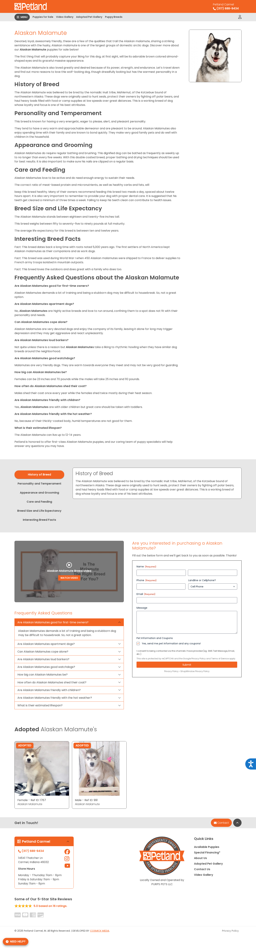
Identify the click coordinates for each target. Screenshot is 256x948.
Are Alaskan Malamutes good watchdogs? (46, 667)
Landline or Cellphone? (202, 580)
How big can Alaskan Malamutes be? (42, 675)
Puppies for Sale (43, 17)
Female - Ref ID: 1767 (31, 800)
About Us (200, 858)
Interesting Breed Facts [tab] (39, 520)
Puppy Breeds (113, 17)
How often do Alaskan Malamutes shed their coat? (51, 682)
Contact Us (202, 869)
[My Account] (240, 17)
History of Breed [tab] (39, 475)
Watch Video (69, 578)
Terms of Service (220, 658)
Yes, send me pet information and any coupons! (171, 643)
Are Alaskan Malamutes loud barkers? (43, 659)
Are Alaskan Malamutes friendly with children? (49, 690)
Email (146, 594)
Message (142, 608)
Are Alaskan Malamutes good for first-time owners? (52, 622)
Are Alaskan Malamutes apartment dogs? (46, 644)
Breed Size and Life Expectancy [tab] (39, 511)
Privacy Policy (198, 658)
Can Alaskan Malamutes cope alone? (42, 652)
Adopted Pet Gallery (89, 17)
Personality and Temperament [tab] (39, 484)
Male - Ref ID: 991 (86, 800)
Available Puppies (206, 847)
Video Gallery (64, 17)
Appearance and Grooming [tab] (39, 493)
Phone (147, 580)
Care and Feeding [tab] (39, 502)
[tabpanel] (157, 483)
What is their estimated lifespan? (40, 705)
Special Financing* (207, 853)
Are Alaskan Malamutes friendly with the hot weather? (54, 698)
